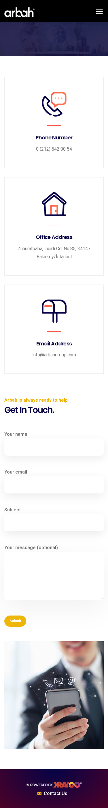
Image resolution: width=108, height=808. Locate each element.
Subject (12, 510)
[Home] (54, 785)
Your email (15, 472)
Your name (15, 434)
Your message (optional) (31, 547)
